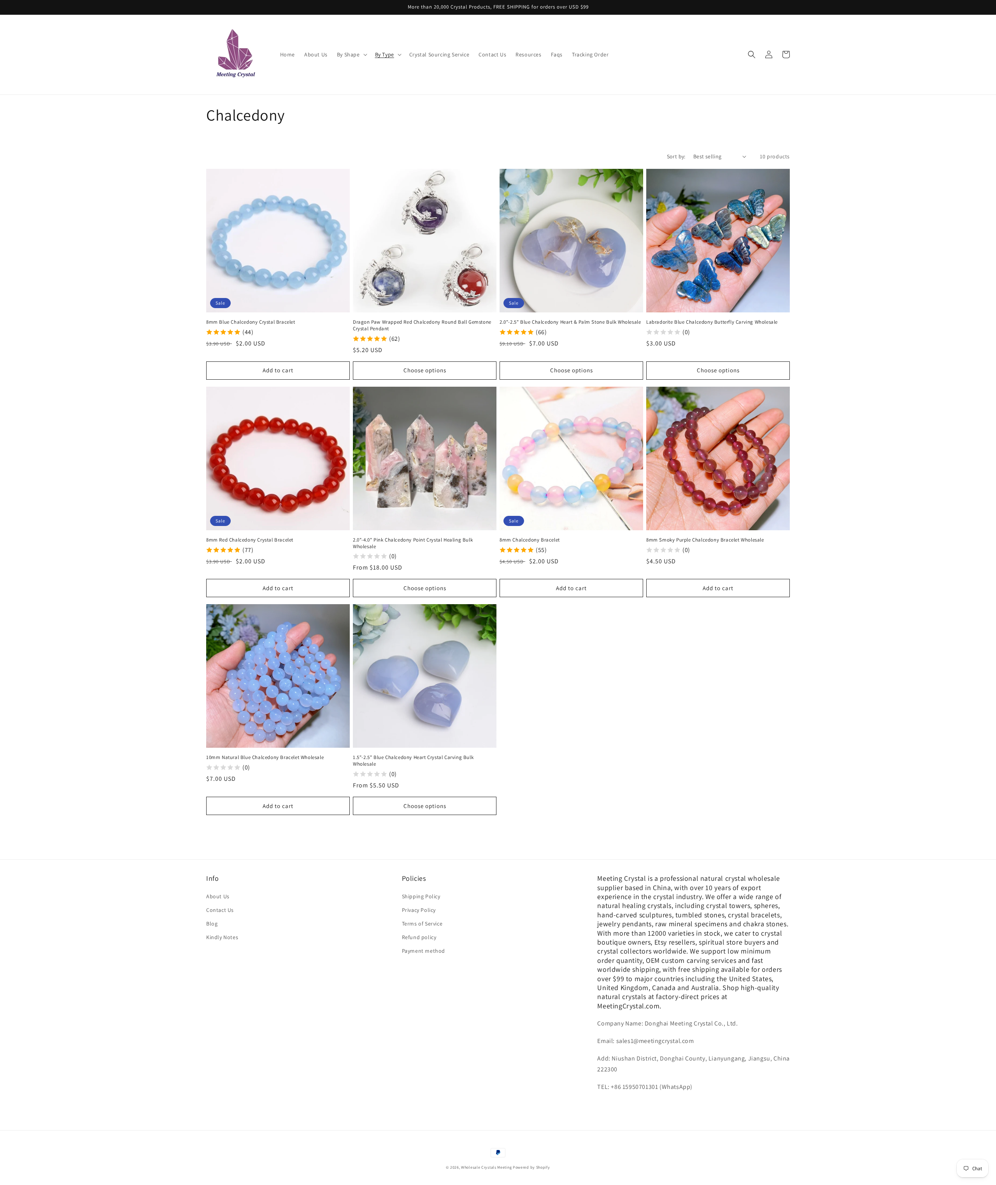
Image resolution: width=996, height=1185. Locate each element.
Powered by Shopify (531, 1167)
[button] (351, 54)
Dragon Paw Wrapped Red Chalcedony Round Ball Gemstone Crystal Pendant (422, 325)
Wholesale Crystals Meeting (486, 1167)
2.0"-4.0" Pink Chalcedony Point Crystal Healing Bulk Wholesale (413, 543)
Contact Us (220, 909)
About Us (218, 896)
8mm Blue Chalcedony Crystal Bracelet (250, 322)
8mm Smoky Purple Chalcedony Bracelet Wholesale (705, 540)
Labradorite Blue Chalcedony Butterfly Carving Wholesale (712, 322)
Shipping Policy (421, 896)
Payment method (423, 950)
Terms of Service (422, 923)
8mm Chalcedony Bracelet (530, 540)
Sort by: (676, 156)
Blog (211, 923)
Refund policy (419, 937)
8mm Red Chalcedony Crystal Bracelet (249, 540)
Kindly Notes (222, 937)
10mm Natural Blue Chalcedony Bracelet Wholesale (265, 757)
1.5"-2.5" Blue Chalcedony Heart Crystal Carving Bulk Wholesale (413, 760)
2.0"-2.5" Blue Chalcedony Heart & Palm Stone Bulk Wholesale (570, 322)
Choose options (424, 370)
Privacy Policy (419, 909)
